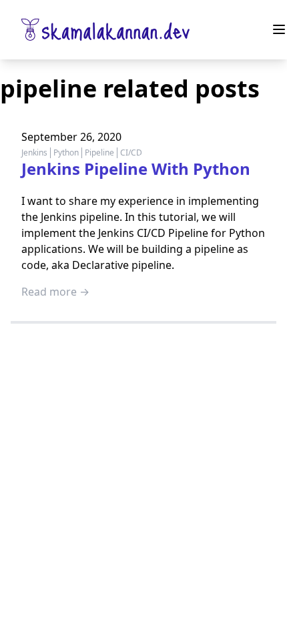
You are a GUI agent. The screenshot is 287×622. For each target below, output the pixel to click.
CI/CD (131, 152)
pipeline (99, 152)
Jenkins (34, 152)
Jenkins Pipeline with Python (135, 169)
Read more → (55, 291)
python (66, 152)
